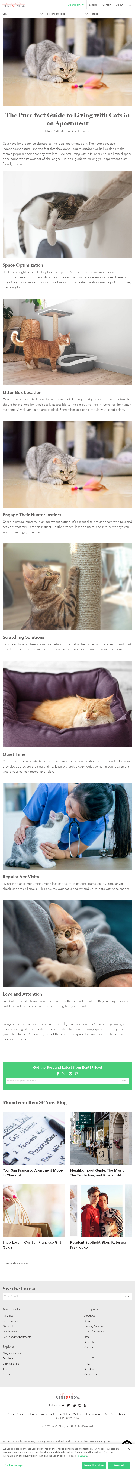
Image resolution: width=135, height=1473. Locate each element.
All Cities (8, 1315)
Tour (5, 1369)
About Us (89, 1315)
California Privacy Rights (41, 1414)
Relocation (90, 1342)
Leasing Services (93, 1326)
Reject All (119, 1465)
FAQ (87, 1363)
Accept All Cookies (94, 1465)
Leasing (93, 5)
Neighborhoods (12, 1353)
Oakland (8, 1326)
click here (82, 1455)
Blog (87, 1321)
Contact (106, 5)
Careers (88, 1347)
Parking (7, 1374)
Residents (89, 1369)
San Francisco (10, 1321)
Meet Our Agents (94, 1331)
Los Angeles (10, 1331)
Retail (87, 1336)
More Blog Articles (16, 1263)
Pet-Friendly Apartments (17, 1336)
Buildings (8, 1358)
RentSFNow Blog (81, 131)
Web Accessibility (115, 1414)
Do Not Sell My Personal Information (79, 1414)
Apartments (75, 5)
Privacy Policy (15, 1414)
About (119, 5)
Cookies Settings (14, 1465)
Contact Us (90, 1374)
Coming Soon (11, 1363)
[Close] (129, 1449)
